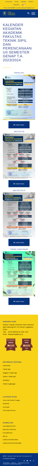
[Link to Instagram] (24, 460)
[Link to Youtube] (27, 460)
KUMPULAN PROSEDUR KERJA (12, 443)
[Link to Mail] (30, 460)
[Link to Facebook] (33, 460)
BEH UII (5, 436)
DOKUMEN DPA (7, 433)
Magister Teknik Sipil (10, 373)
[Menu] (32, 13)
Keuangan (6, 407)
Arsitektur (6, 380)
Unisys (16, 1)
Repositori (16, 4)
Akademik (6, 403)
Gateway (23, 1)
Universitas (9, 1)
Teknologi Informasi (9, 410)
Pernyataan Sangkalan (9, 458)
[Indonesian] (25, 4)
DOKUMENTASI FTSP (9, 426)
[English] (23, 4)
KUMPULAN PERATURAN (10, 440)
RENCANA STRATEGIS (9, 429)
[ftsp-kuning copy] (16, 13)
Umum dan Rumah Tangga (11, 400)
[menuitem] (9, 1)
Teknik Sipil (6, 369)
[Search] (27, 13)
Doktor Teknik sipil (9, 377)
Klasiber (31, 1)
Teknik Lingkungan (9, 384)
